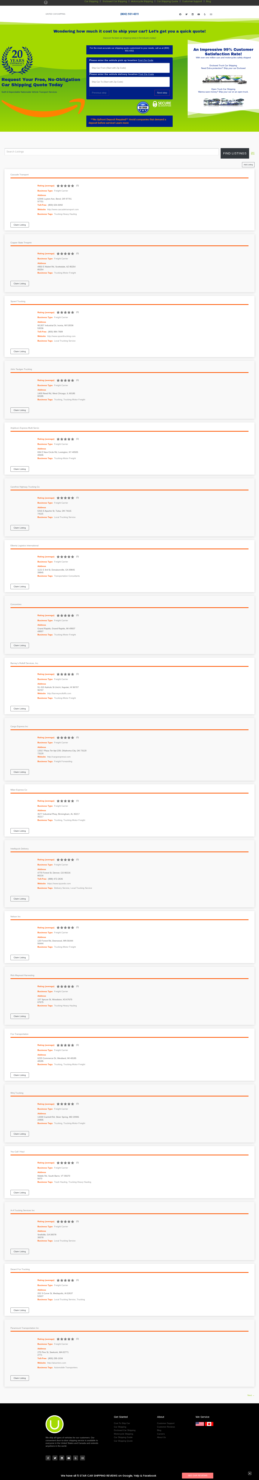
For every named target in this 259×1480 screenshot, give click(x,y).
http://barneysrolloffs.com (59, 693)
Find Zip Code (145, 60)
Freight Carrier (61, 191)
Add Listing (248, 165)
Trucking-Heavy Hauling (65, 214)
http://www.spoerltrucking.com (61, 336)
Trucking (58, 399)
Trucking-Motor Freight (65, 273)
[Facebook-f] (48, 1457)
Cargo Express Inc (19, 726)
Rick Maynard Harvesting (22, 975)
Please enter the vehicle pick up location (121, 60)
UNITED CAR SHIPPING (55, 14)
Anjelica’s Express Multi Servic (24, 428)
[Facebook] (180, 14)
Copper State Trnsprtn (21, 242)
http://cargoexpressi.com (59, 757)
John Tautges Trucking (21, 369)
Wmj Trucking (16, 1093)
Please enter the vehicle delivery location (121, 74)
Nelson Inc (15, 916)
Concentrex (15, 604)
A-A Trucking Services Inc (22, 1210)
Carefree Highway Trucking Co (25, 487)
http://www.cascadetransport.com (63, 209)
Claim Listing (20, 225)
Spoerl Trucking (17, 301)
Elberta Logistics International (24, 545)
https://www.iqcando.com (59, 883)
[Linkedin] (192, 14)
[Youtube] (198, 14)
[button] (129, 121)
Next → (251, 1395)
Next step (162, 92)
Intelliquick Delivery (19, 848)
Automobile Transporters (65, 1367)
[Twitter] (186, 14)
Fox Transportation (19, 1034)
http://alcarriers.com (56, 1363)
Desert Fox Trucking (20, 1269)
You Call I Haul (17, 1151)
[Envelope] (211, 14)
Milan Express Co (18, 790)
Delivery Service (61, 888)
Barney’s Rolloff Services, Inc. (24, 663)
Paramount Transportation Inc (24, 1328)
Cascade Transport (19, 174)
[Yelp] (204, 14)
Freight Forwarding (63, 761)
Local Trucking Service (65, 341)
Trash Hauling (60, 1182)
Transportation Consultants (67, 576)
